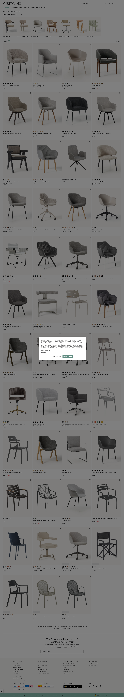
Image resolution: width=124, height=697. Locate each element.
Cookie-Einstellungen (56, 356)
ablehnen (66, 347)
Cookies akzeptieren (67, 356)
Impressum (43, 352)
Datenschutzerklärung (45, 350)
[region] (62, 348)
